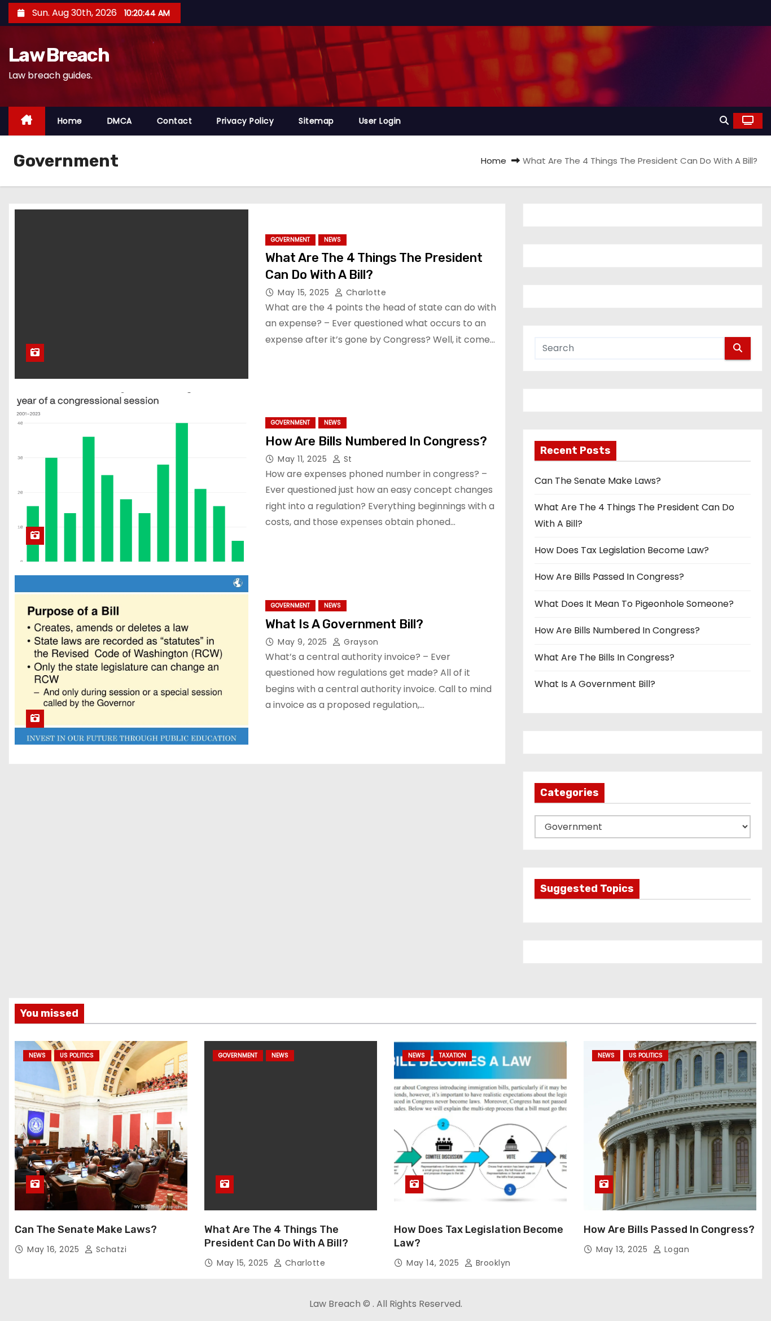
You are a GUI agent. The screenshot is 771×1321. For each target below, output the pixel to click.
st (346, 459)
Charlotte (364, 292)
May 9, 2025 (304, 642)
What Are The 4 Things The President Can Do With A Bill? (276, 1236)
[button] (724, 120)
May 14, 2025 (434, 1262)
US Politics (77, 1055)
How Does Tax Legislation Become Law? (622, 550)
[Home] (26, 121)
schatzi (109, 1249)
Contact (174, 120)
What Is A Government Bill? (344, 624)
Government (290, 239)
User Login (380, 120)
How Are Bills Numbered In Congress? (376, 441)
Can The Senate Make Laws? (598, 480)
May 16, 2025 (54, 1249)
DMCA (119, 120)
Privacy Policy (245, 120)
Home (70, 120)
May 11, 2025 (304, 459)
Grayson (360, 642)
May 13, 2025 (623, 1249)
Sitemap (316, 120)
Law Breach (58, 55)
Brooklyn (492, 1262)
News (332, 239)
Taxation (452, 1055)
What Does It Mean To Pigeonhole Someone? (634, 603)
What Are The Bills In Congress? (604, 657)
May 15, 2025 (305, 292)
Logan (675, 1249)
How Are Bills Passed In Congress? (609, 576)
